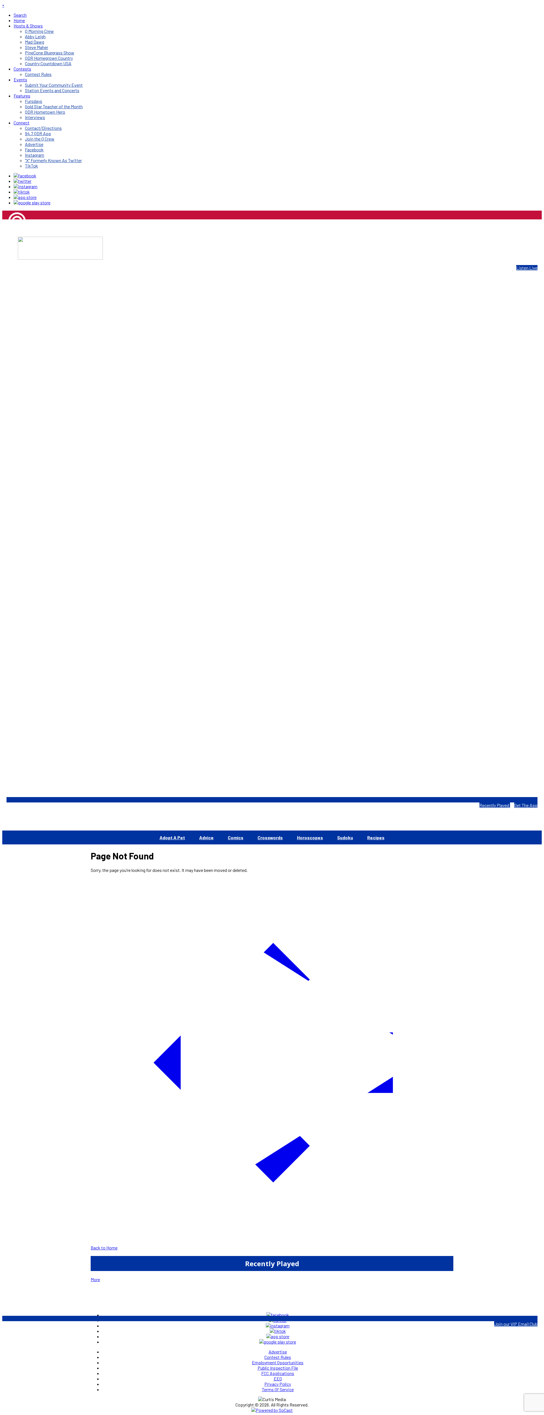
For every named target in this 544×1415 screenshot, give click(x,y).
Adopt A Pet (172, 837)
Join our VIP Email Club (515, 1324)
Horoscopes (310, 837)
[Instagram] (25, 186)
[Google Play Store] (32, 202)
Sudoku (345, 837)
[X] (22, 181)
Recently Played (494, 805)
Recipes (375, 837)
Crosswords (270, 837)
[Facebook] (25, 175)
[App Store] (25, 197)
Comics (235, 837)
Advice (206, 837)
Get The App (525, 805)
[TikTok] (22, 191)
